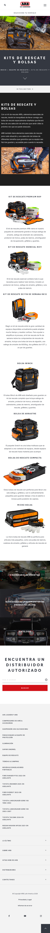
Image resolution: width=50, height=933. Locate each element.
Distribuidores (9, 870)
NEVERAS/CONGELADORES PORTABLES (13, 768)
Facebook (9, 916)
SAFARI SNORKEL (9, 749)
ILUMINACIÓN (7, 743)
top (45, 928)
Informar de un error (25, 905)
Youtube (25, 916)
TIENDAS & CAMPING (10, 761)
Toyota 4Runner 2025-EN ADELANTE (13, 785)
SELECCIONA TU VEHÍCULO (25, 13)
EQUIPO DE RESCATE (19, 70)
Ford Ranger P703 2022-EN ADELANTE (13, 777)
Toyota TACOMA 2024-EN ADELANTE (13, 818)
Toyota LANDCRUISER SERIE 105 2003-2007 (15, 810)
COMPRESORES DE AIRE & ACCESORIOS (12, 722)
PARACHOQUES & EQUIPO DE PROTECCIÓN (13, 736)
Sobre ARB (6, 850)
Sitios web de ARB (10, 860)
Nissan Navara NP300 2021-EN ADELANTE (15, 827)
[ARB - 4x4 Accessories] (25, 4)
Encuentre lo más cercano (46, 682)
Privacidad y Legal (25, 899)
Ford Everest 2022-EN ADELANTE (11, 793)
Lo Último (6, 841)
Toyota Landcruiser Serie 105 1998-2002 (15, 802)
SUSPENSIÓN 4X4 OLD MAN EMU (15, 729)
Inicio (3, 70)
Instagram (41, 916)
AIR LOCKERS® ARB (10, 715)
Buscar (25, 688)
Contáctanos (8, 880)
